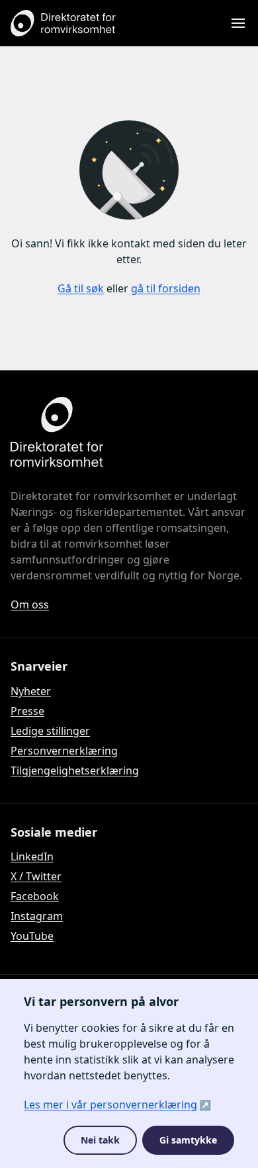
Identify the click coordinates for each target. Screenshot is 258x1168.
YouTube (32, 936)
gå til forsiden (165, 288)
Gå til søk (81, 288)
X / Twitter (36, 876)
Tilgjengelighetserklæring (75, 770)
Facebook (35, 896)
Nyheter (31, 691)
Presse (27, 711)
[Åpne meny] (238, 23)
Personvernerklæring (64, 750)
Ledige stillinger (50, 731)
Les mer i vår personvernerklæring (110, 1104)
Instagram (37, 916)
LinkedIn (32, 856)
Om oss (30, 604)
